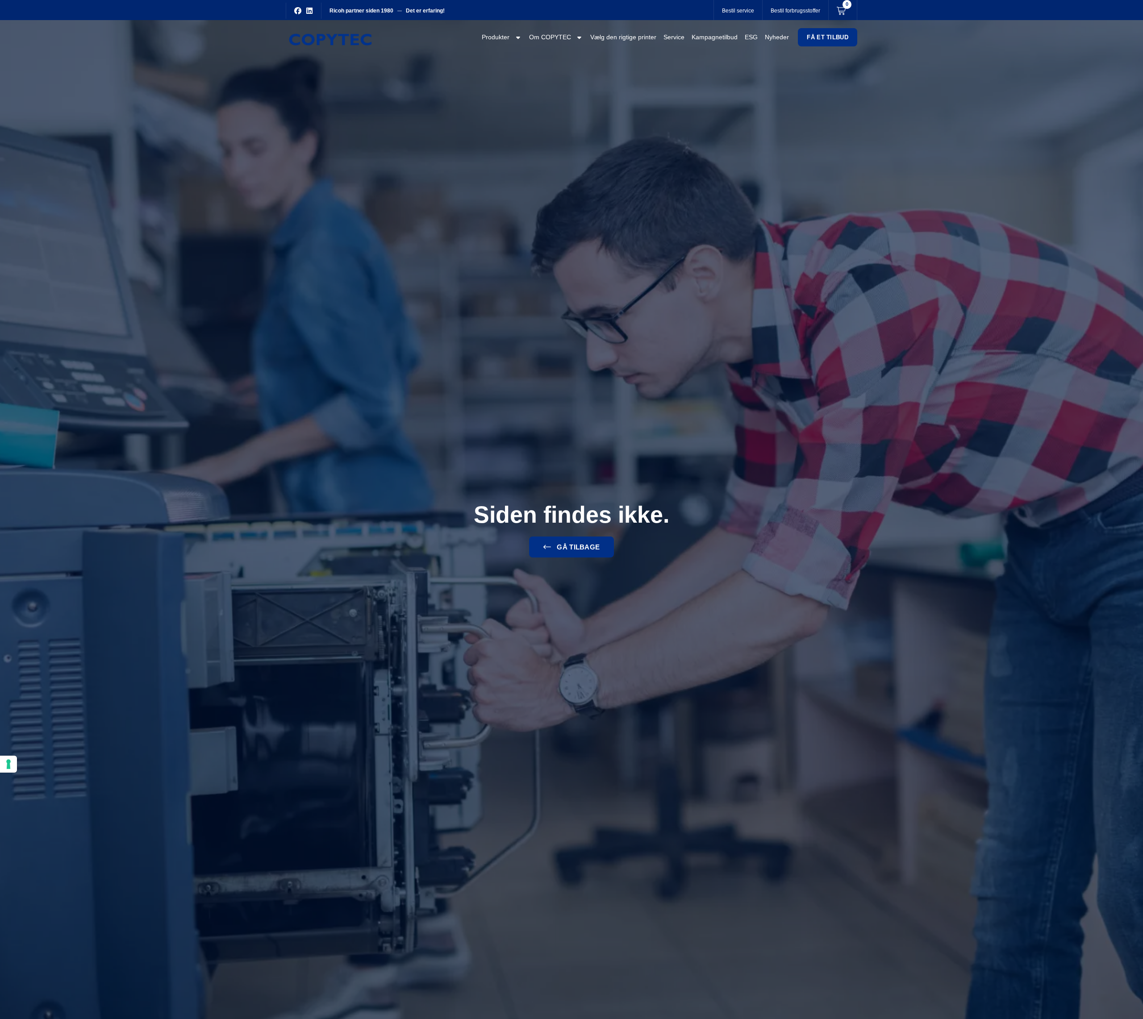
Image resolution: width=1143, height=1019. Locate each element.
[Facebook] (297, 10)
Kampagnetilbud (715, 37)
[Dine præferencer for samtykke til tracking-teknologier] (8, 764)
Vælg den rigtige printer (623, 37)
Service (673, 37)
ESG (751, 37)
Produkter (495, 37)
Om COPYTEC (550, 37)
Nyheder (777, 37)
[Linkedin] (309, 10)
